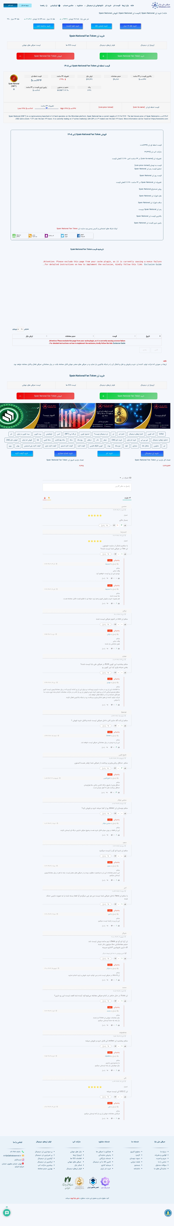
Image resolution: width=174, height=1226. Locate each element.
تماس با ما (162, 1162)
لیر (164, 446)
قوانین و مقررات (160, 1155)
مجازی (135, 446)
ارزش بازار (29, 336)
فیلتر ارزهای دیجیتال (107, 45)
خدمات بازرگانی (105, 1158)
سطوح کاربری (135, 1151)
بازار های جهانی (76, 1151)
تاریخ (148, 336)
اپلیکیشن (49, 434)
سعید (109, 866)
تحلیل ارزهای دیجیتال (160, 440)
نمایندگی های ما (160, 1168)
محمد (109, 1011)
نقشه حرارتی (135, 1162)
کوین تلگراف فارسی (96, 446)
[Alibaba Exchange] (156, 5)
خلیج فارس (107, 778)
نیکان (109, 634)
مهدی (109, 682)
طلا (38, 440)
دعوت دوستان (135, 1158)
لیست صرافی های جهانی (31, 45)
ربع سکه (80, 440)
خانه (165, 13)
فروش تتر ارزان (27, 440)
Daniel (108, 736)
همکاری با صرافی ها (103, 1151)
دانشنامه (137, 1168)
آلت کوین (151, 434)
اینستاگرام (18, 1160)
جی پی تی (144, 440)
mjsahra (108, 1056)
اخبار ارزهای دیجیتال (136, 434)
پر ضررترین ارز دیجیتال (43, 1155)
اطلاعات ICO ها (76, 1158)
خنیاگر (109, 968)
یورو (10, 446)
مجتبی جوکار (107, 823)
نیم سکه (117, 446)
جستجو (137, 1165)
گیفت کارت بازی (50, 446)
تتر (11, 434)
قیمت (114, 336)
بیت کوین (37, 434)
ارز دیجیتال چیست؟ (101, 434)
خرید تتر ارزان (131, 440)
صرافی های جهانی (75, 1162)
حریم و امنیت (161, 1158)
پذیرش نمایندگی (104, 1155)
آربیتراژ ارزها (77, 1155)
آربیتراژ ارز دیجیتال (147, 45)
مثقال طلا (145, 446)
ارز (113, 434)
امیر (109, 914)
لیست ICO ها (71, 45)
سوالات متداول (161, 1165)
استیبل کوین (85, 434)
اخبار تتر (121, 434)
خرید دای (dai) (117, 440)
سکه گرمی (47, 440)
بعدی (145, 350)
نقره (126, 446)
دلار (97, 440)
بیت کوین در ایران (23, 434)
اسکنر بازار (78, 1165)
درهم (105, 440)
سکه (71, 440)
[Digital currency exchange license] (87, 1184)
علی (109, 1107)
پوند (108, 446)
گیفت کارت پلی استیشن (32, 446)
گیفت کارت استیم (67, 446)
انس (58, 434)
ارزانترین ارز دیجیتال (45, 1162)
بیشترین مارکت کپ (45, 1165)
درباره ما (163, 1151)
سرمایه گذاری (106, 1165)
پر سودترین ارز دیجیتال (43, 1151)
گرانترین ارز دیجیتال (45, 1158)
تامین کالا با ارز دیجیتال (102, 1162)
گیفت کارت (81, 446)
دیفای (89, 440)
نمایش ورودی (20, 329)
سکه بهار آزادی (60, 440)
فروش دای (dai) (11, 440)
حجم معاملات (70, 336)
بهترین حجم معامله (45, 1168)
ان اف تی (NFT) (70, 434)
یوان (17, 446)
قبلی (156, 350)
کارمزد (138, 1155)
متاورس (156, 446)
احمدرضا (108, 564)
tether (161, 434)
